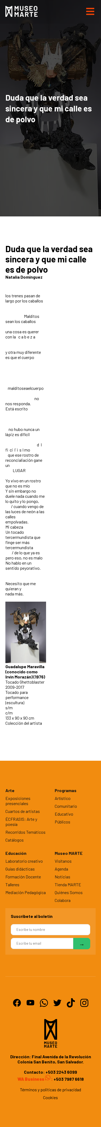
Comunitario (66, 806)
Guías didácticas (20, 868)
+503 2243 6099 (61, 1072)
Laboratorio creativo (24, 861)
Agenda (61, 868)
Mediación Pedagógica (25, 892)
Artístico (63, 798)
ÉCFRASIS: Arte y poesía (21, 821)
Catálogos (14, 839)
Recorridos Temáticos (25, 832)
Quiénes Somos (69, 892)
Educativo (64, 813)
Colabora (63, 900)
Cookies (50, 1097)
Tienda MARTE (68, 884)
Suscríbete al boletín (32, 916)
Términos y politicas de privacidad (50, 1089)
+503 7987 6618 (68, 1079)
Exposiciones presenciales (17, 801)
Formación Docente (23, 876)
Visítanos (63, 861)
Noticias (62, 876)
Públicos (62, 821)
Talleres (12, 884)
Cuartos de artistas (22, 811)
